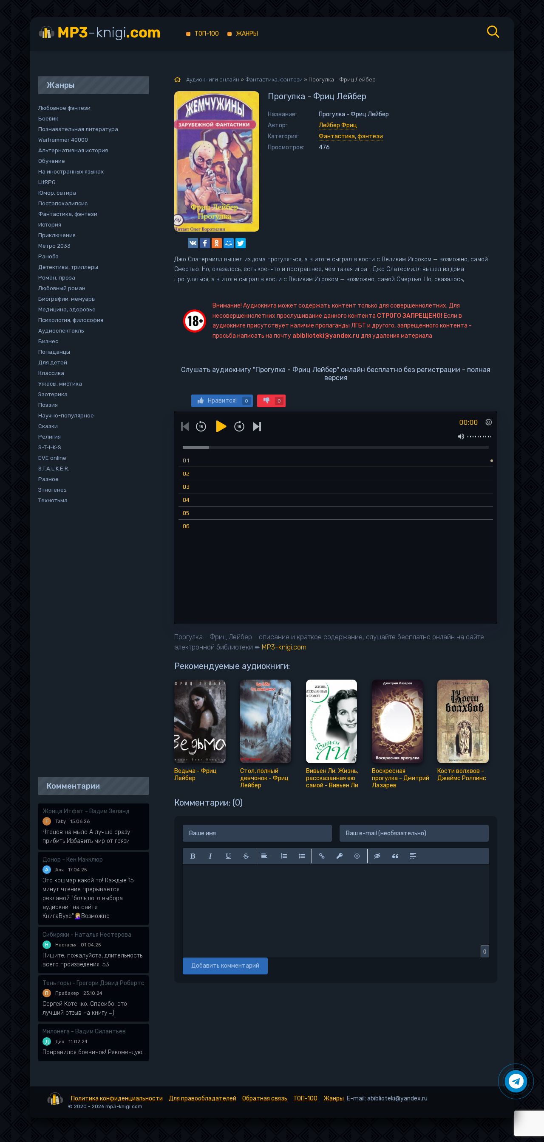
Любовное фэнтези (64, 108)
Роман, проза (56, 277)
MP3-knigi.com (284, 647)
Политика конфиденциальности (117, 1098)
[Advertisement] (89, 641)
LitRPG (47, 182)
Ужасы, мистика (60, 384)
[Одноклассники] (217, 243)
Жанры (247, 33)
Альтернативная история (73, 150)
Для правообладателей (202, 1098)
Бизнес (48, 341)
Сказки (48, 426)
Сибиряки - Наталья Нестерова (86, 934)
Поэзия (48, 405)
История (49, 224)
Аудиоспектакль (61, 330)
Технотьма (53, 500)
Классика (51, 373)
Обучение (51, 161)
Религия (49, 437)
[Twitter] (240, 243)
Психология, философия (70, 320)
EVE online (52, 458)
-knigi (109, 32)
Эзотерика (53, 394)
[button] (192, 856)
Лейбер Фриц (338, 125)
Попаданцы (54, 352)
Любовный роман (61, 288)
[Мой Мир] (229, 243)
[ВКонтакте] (193, 243)
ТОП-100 (207, 33)
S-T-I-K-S (49, 447)
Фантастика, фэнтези (351, 136)
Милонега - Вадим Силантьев (84, 1031)
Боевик (48, 118)
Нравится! (228, 400)
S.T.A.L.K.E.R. (53, 468)
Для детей (52, 362)
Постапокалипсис (63, 203)
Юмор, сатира (57, 193)
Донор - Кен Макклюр (72, 859)
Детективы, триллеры (68, 267)
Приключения (57, 235)
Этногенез (52, 490)
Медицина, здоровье (67, 309)
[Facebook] (205, 243)
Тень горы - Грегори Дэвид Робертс (93, 983)
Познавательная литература (78, 129)
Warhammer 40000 (63, 140)
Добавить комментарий (225, 965)
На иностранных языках (71, 171)
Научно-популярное (66, 415)
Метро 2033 (54, 246)
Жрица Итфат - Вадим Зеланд (86, 811)
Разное (48, 479)
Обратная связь (264, 1098)
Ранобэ (48, 256)
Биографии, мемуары (67, 299)
